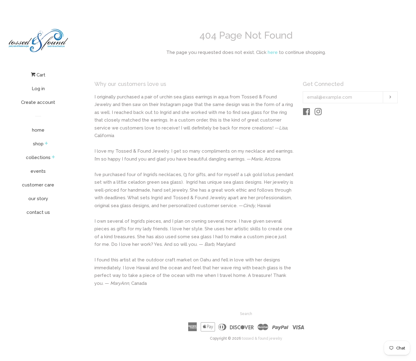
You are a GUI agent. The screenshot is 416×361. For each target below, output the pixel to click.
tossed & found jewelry (262, 338)
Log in (38, 88)
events (38, 171)
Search (246, 314)
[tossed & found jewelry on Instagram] (318, 113)
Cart (40, 75)
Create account (38, 102)
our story (38, 198)
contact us (38, 212)
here (273, 52)
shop (38, 144)
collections (38, 157)
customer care (38, 185)
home (38, 130)
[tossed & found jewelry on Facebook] (306, 113)
